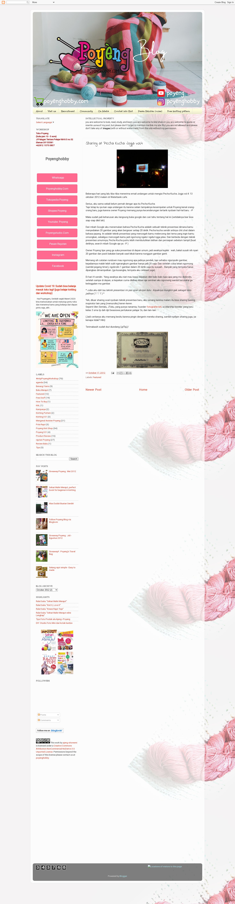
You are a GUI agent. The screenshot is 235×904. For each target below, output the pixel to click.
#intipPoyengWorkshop (47, 378)
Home (143, 389)
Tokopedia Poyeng (57, 199)
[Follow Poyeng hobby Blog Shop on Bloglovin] (50, 732)
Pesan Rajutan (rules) (150, 111)
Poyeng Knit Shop (44, 428)
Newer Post (93, 389)
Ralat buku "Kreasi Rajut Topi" (50, 609)
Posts (43, 714)
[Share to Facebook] (127, 373)
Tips (38, 447)
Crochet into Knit (123, 111)
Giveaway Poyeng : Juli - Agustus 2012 (60, 536)
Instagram (58, 254)
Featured (97, 377)
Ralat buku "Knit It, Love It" (48, 605)
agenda (39, 382)
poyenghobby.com (57, 188)
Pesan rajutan (58, 243)
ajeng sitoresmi (70, 742)
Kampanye (41, 409)
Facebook (58, 265)
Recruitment (68, 111)
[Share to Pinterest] (130, 373)
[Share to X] (124, 373)
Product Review (43, 436)
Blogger (123, 876)
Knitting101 (41, 416)
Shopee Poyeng (57, 210)
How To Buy (41, 401)
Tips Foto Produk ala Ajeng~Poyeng (53, 619)
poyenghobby (42, 758)
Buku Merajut (42, 390)
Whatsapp (58, 177)
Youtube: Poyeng (58, 221)
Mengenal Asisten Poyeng (48, 420)
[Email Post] (112, 372)
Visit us (52, 111)
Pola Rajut (41, 424)
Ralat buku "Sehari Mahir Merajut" (51, 601)
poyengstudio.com (57, 232)
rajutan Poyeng (43, 439)
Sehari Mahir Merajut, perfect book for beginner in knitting (62, 488)
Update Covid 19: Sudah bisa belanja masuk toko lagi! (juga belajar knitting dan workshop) (56, 290)
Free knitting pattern (178, 111)
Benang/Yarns (42, 386)
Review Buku (42, 443)
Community (86, 111)
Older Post (192, 389)
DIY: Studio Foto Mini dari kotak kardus (54, 623)
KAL (38, 405)
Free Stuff (40, 397)
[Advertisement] (142, 419)
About (39, 111)
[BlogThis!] (121, 373)
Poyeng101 (41, 432)
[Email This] (118, 373)
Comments (45, 720)
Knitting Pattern (43, 413)
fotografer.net (154, 306)
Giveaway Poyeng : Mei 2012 (62, 471)
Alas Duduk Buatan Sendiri (61, 503)
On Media (103, 111)
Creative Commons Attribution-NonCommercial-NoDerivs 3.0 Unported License (55, 748)
